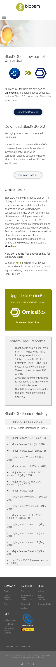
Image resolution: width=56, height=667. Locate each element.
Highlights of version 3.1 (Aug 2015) (25, 543)
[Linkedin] (34, 664)
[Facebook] (28, 664)
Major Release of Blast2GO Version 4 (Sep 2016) (24, 516)
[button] (28, 422)
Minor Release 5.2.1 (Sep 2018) (29, 450)
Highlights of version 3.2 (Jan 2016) (25, 534)
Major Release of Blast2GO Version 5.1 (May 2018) (24, 474)
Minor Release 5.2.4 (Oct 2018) (28, 444)
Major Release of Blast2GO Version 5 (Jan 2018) (24, 483)
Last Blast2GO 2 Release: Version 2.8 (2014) (27, 562)
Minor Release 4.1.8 (22, 490)
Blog (41, 586)
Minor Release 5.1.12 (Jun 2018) (29, 466)
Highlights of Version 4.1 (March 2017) (27, 498)
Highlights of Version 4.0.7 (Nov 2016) (26, 507)
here (14, 100)
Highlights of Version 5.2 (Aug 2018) (25, 458)
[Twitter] (22, 664)
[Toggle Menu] (4, 18)
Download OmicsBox (28, 322)
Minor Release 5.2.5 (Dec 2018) (29, 437)
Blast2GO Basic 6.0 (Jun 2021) (28, 421)
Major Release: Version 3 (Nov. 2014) (26, 552)
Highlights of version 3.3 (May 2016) (25, 525)
